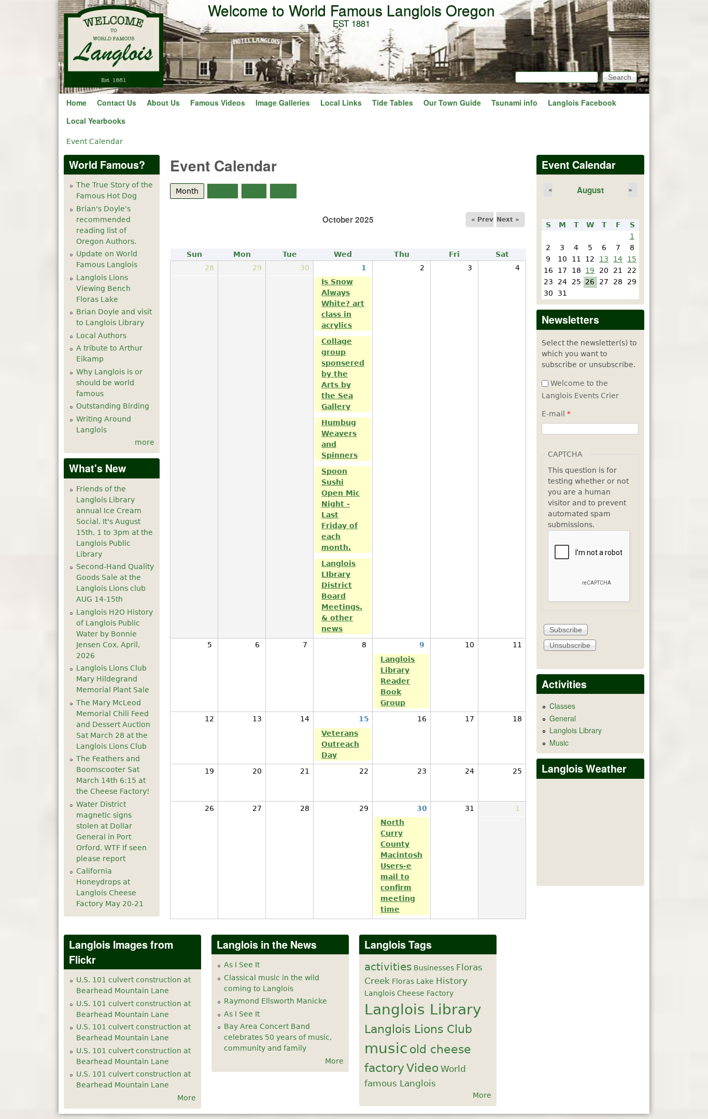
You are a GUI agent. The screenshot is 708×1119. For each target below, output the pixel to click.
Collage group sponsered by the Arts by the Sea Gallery (342, 374)
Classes (562, 706)
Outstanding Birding (112, 406)
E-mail (556, 414)
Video (422, 1067)
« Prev (482, 219)
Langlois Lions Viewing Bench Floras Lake (103, 288)
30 (422, 808)
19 (589, 270)
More (186, 1098)
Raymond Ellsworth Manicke (275, 1001)
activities (388, 967)
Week (223, 191)
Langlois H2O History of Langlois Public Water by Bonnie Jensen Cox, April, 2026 (114, 634)
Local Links (341, 102)
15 (364, 719)
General (562, 718)
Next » (508, 219)
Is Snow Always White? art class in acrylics (342, 303)
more (144, 442)
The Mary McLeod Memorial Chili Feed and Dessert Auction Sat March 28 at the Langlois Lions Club (113, 724)
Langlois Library (575, 730)
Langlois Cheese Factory (409, 993)
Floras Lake (413, 981)
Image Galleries (283, 102)
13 (603, 259)
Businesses (434, 968)
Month (190, 191)
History (452, 981)
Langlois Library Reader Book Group (397, 681)
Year (283, 191)
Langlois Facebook (582, 102)
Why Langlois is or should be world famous (109, 383)
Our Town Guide (452, 102)
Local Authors (101, 335)
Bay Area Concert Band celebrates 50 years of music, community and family (278, 1037)
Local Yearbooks (95, 120)
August (590, 190)
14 (617, 259)
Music (559, 742)
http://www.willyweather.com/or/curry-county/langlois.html (591, 870)
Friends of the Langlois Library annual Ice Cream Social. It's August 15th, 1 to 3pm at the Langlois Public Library (114, 521)
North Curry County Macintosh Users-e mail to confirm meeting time (401, 865)
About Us (163, 102)
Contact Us (116, 102)
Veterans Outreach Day (340, 744)
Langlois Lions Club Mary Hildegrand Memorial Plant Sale (112, 679)
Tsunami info (514, 102)
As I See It (242, 965)
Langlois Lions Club (418, 1029)
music (385, 1048)
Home (76, 102)
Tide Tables (392, 102)
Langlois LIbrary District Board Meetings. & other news (341, 596)
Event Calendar (94, 141)
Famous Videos (217, 102)
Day (254, 191)
